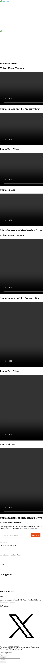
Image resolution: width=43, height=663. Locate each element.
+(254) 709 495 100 (7, 568)
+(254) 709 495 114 (7, 570)
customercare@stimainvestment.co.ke (21, 550)
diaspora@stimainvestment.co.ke (18, 559)
